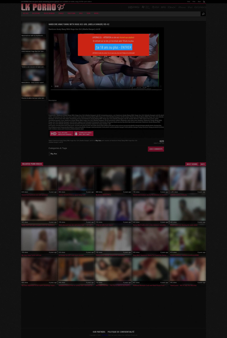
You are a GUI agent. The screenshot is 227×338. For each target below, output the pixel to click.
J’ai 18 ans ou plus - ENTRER (113, 47)
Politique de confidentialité (128, 53)
